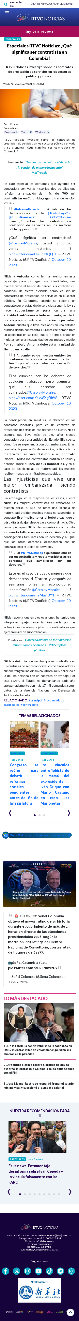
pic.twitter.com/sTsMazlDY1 (31, 595)
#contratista (29, 704)
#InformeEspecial (27, 209)
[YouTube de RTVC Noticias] (38, 1271)
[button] (34, 815)
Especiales (12, 39)
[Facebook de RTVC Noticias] (5, 1271)
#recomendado (54, 700)
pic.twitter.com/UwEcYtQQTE (33, 254)
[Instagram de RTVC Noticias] (27, 1271)
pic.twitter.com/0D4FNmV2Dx (32, 968)
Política (17, 753)
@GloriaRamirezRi (22, 217)
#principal (35, 700)
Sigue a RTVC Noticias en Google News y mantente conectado (40, 835)
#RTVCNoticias (60, 217)
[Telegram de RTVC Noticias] (60, 1271)
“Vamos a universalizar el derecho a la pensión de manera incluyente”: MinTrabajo (43, 167)
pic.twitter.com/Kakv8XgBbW (33, 397)
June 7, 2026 (18, 982)
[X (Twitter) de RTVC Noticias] (16, 1271)
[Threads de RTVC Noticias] (71, 1271)
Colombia (49, 753)
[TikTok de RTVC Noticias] (49, 1271)
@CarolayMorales (23, 243)
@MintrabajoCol (58, 213)
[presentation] (10, 811)
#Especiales (11, 704)
